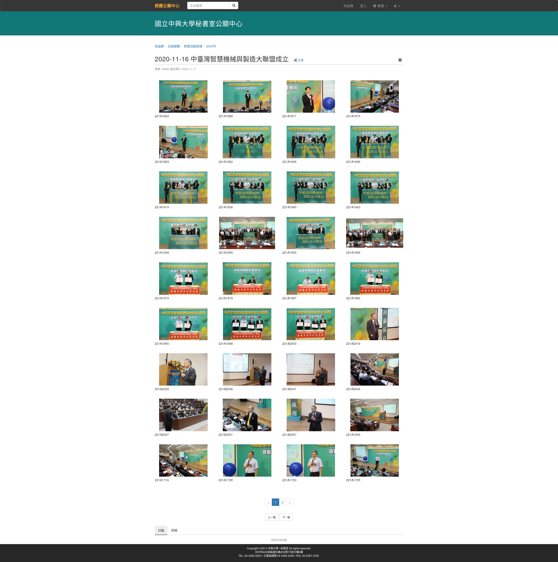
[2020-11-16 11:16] (247, 415)
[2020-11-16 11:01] (183, 278)
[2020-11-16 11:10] (247, 369)
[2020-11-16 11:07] (374, 324)
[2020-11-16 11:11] (311, 369)
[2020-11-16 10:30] (374, 415)
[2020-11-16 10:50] (311, 96)
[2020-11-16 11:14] (374, 369)
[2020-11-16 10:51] (183, 142)
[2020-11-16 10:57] (247, 187)
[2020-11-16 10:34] (183, 460)
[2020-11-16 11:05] (247, 324)
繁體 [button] (380, 5)
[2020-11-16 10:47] (183, 96)
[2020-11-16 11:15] (183, 415)
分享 (301, 60)
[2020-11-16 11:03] (374, 278)
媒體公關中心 (167, 6)
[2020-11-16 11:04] (311, 278)
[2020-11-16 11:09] (183, 369)
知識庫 (159, 46)
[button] (397, 5)
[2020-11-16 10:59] (247, 233)
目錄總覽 (174, 46)
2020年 (211, 46)
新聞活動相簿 (193, 46)
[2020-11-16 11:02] (247, 278)
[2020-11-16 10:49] (247, 96)
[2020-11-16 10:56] (247, 142)
